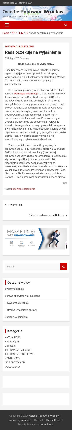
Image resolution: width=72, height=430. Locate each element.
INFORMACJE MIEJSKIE (18, 349)
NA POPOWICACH (15, 362)
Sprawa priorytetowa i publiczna (22, 295)
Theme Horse (53, 420)
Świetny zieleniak (14, 288)
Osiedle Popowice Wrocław (33, 12)
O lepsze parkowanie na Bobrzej (46, 215)
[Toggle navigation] (7, 25)
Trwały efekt (15, 204)
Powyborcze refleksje (17, 302)
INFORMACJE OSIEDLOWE (19, 46)
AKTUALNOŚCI (13, 337)
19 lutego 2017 (13, 58)
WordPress (47, 424)
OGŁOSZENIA (12, 366)
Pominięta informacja (26, 93)
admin (26, 58)
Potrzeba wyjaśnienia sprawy (21, 309)
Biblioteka (10, 345)
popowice (16, 189)
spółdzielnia (28, 189)
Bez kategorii (12, 341)
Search (63, 266)
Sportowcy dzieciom (16, 316)
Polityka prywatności (19, 420)
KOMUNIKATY (12, 358)
